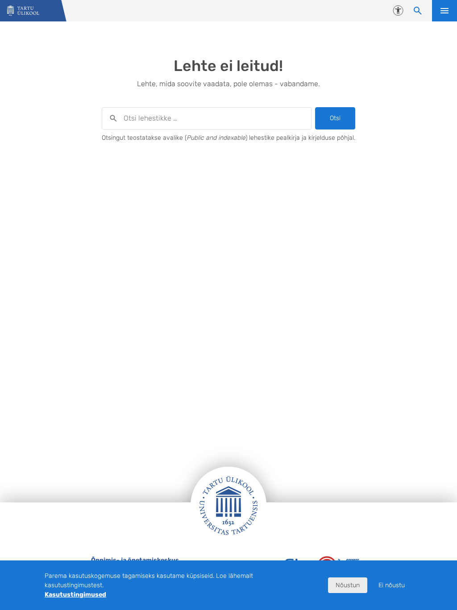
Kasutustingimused (75, 594)
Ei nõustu (391, 585)
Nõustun (348, 585)
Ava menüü (444, 10)
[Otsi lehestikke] (417, 10)
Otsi (335, 118)
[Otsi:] (207, 118)
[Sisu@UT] (23, 11)
